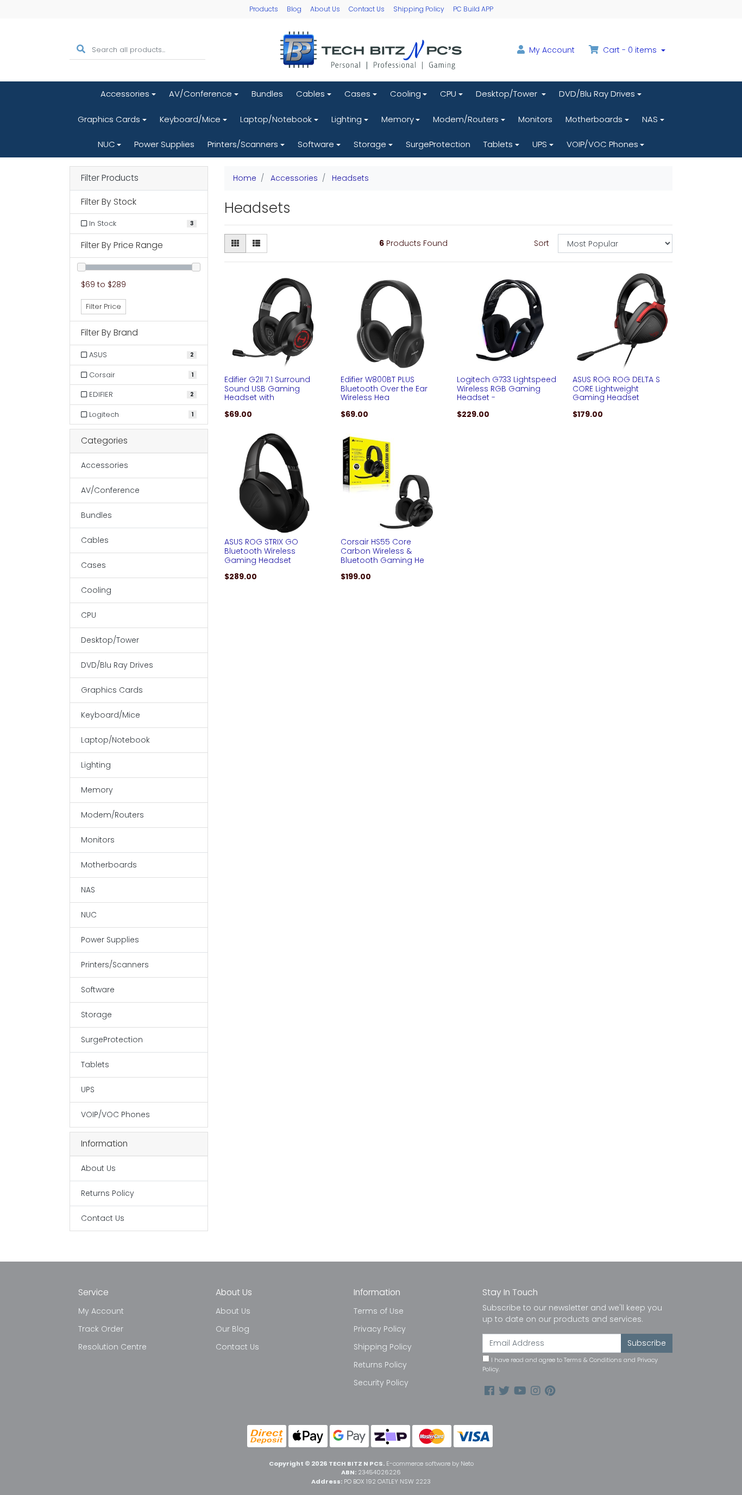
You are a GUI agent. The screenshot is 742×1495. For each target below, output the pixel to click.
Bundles (267, 93)
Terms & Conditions (593, 1359)
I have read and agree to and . (570, 1364)
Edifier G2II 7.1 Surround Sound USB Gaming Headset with (267, 388)
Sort (541, 243)
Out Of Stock (623, 362)
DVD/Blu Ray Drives (597, 93)
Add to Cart (274, 362)
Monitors (535, 119)
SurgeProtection (438, 144)
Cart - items (630, 50)
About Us (325, 9)
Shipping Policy (418, 9)
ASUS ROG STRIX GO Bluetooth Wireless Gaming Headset (261, 551)
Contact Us (367, 9)
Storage (370, 144)
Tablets (498, 144)
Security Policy (381, 1382)
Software (316, 144)
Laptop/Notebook (276, 119)
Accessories (124, 93)
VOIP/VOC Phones (602, 144)
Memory (397, 119)
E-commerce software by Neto (430, 1463)
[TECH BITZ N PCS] (371, 49)
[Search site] (81, 49)
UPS (539, 144)
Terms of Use (379, 1311)
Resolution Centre (112, 1346)
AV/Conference (200, 93)
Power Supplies (164, 144)
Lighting (346, 119)
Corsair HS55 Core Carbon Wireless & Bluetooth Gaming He (382, 551)
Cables (310, 93)
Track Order (100, 1328)
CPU (448, 93)
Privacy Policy (380, 1328)
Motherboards (593, 119)
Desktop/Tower (507, 93)
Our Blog (232, 1328)
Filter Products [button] (110, 178)
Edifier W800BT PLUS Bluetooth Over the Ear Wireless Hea (384, 388)
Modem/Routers (466, 119)
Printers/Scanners (242, 144)
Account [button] (552, 50)
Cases (357, 93)
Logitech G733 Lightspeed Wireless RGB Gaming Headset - (506, 388)
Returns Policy (107, 1193)
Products (263, 9)
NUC (106, 144)
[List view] (256, 243)
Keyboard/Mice (190, 119)
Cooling (405, 93)
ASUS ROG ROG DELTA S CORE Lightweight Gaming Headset (616, 388)
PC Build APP (473, 9)
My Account (101, 1311)
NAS (650, 119)
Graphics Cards (109, 119)
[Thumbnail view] (235, 243)
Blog (294, 9)
